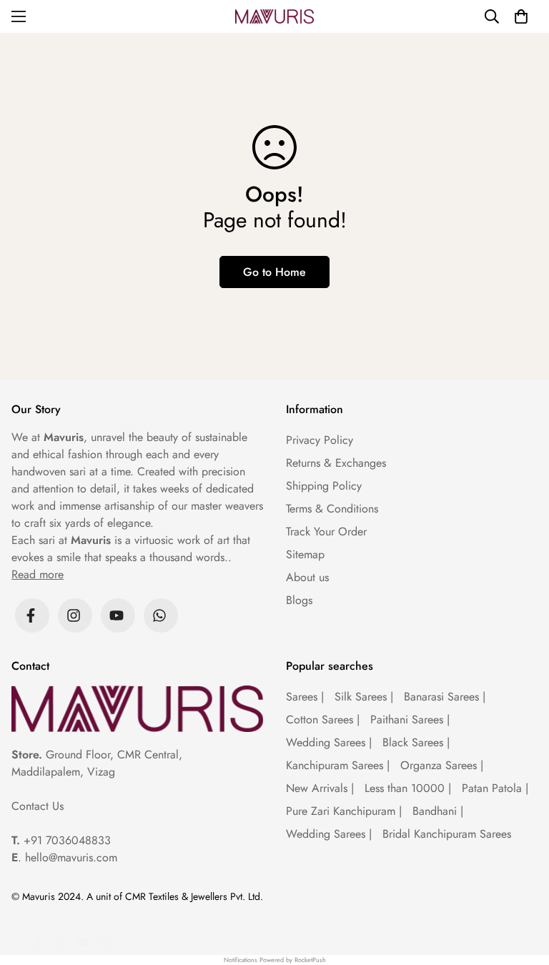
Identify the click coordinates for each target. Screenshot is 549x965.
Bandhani (437, 811)
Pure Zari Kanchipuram (344, 811)
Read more (37, 574)
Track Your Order (326, 531)
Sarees (305, 696)
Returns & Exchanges (336, 463)
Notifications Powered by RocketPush (275, 959)
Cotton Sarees (323, 719)
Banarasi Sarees (444, 696)
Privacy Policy (319, 440)
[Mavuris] (274, 16)
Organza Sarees (441, 765)
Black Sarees (416, 742)
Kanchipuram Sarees (338, 765)
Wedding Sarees (329, 742)
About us (307, 577)
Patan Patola (495, 788)
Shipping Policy (324, 485)
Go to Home (274, 272)
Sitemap (305, 554)
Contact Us (37, 806)
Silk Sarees (364, 696)
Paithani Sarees (410, 719)
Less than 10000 (408, 788)
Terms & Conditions (332, 508)
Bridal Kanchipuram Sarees (446, 834)
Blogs (299, 600)
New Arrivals (320, 788)
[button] (521, 16)
